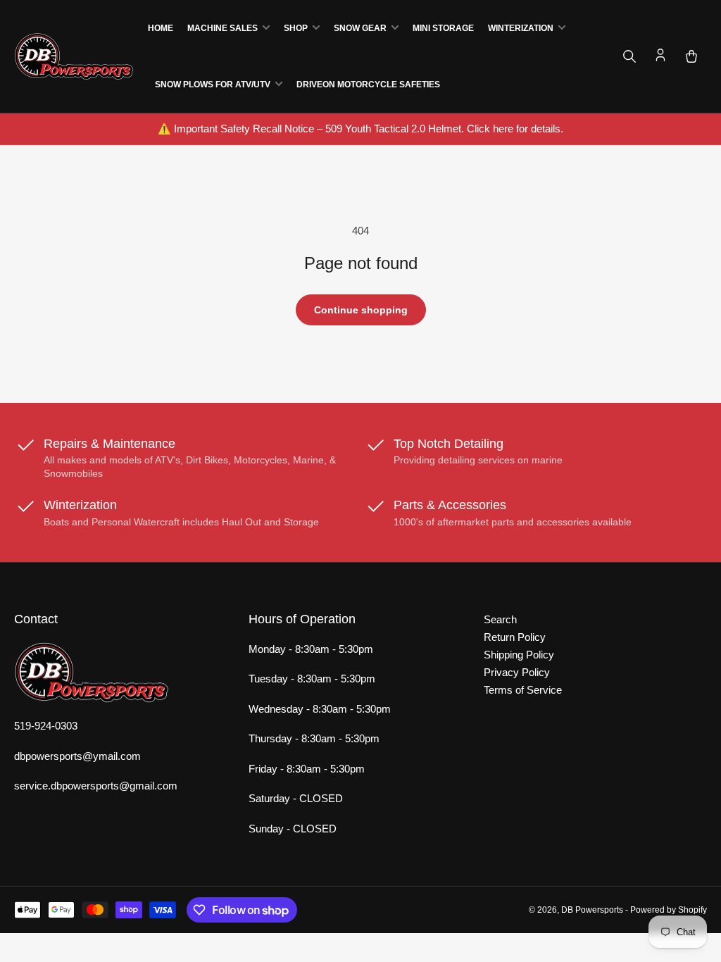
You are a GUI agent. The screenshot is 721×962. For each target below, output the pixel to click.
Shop (296, 28)
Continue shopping (361, 310)
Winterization (520, 28)
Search (500, 619)
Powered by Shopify (668, 910)
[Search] (629, 56)
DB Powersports (592, 910)
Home (160, 28)
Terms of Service (523, 690)
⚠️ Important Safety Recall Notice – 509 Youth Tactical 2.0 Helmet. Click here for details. (360, 129)
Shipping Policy (519, 655)
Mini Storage (443, 28)
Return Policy (515, 637)
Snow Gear (360, 28)
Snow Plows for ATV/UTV (212, 84)
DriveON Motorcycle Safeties (368, 84)
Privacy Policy (517, 672)
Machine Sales (222, 28)
